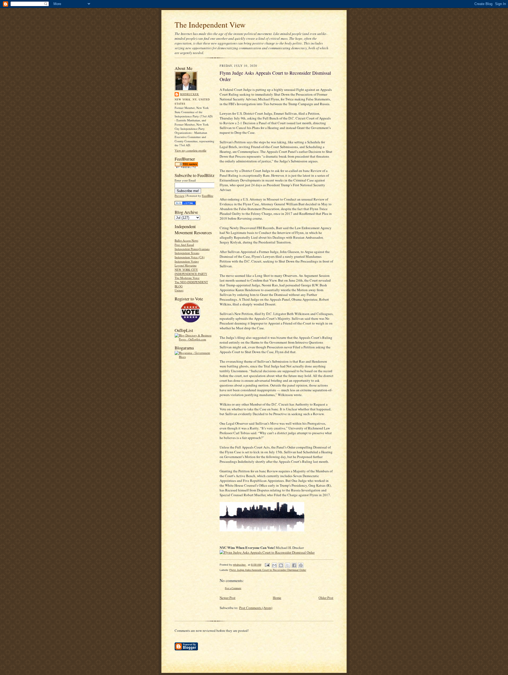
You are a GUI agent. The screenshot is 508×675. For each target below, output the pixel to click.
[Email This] (274, 565)
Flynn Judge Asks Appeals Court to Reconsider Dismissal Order (267, 570)
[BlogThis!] (281, 565)
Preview (179, 196)
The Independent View (210, 24)
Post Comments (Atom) (255, 607)
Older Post (326, 597)
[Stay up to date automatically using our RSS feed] (186, 167)
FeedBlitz (207, 196)
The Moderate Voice (187, 278)
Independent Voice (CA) (190, 257)
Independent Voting (187, 261)
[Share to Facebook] (294, 565)
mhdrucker (189, 94)
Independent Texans (187, 253)
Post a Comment (233, 588)
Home (277, 597)
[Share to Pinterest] (300, 565)
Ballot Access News (186, 240)
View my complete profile (190, 150)
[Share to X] (287, 565)
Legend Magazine (186, 265)
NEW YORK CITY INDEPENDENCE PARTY (191, 272)
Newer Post (227, 597)
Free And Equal (184, 245)
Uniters (179, 290)
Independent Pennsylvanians (192, 249)
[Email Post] (267, 564)
